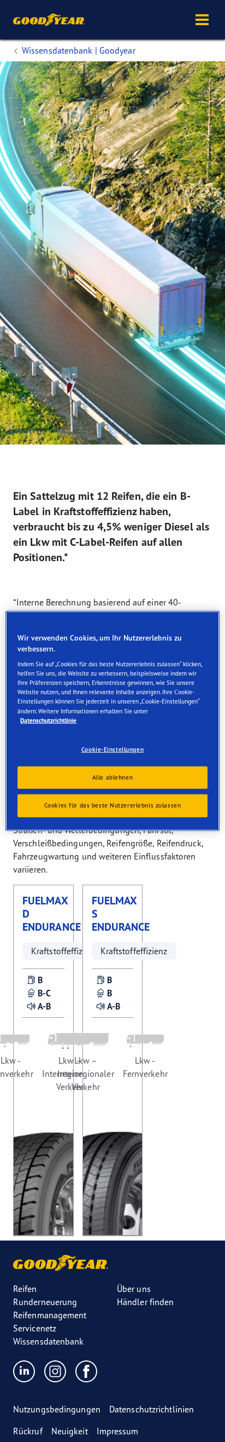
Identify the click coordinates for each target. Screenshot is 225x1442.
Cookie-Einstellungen (112, 749)
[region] (112, 721)
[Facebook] (86, 1371)
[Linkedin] (24, 1371)
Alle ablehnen (112, 777)
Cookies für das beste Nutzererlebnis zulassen (112, 805)
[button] (202, 20)
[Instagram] (55, 1371)
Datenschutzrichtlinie (48, 720)
